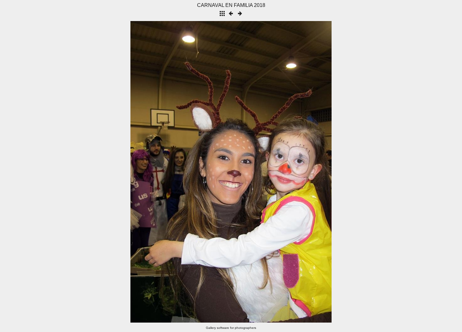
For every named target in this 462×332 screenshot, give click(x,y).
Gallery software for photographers (231, 327)
